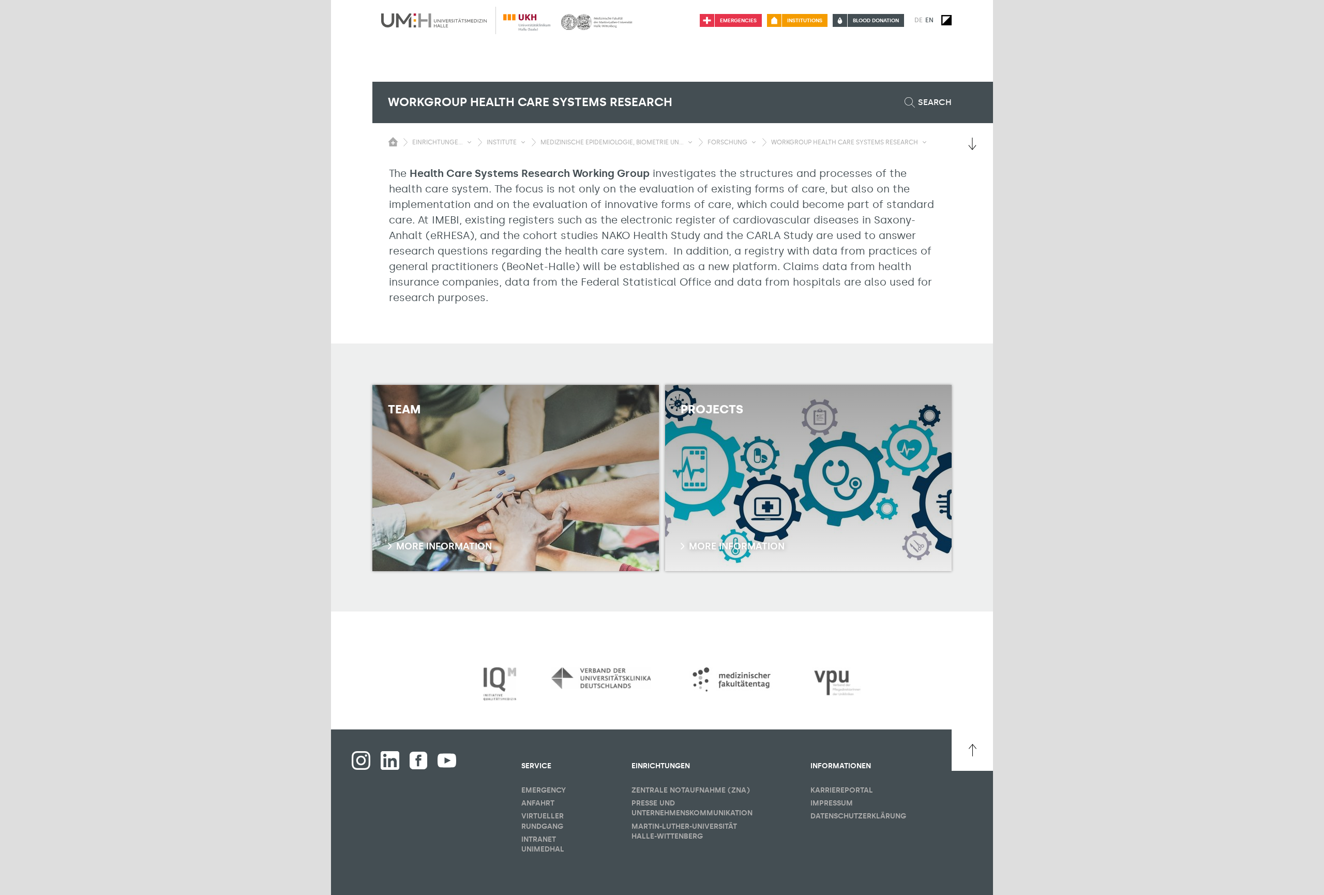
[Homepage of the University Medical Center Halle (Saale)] (434, 20)
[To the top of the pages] (972, 750)
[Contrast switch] (946, 20)
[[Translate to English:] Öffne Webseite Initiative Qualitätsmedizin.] (500, 684)
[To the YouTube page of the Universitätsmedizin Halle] (446, 760)
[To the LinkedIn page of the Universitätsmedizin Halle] (389, 760)
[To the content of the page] (972, 143)
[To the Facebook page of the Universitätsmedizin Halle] (361, 760)
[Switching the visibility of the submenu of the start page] (393, 142)
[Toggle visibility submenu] (469, 142)
